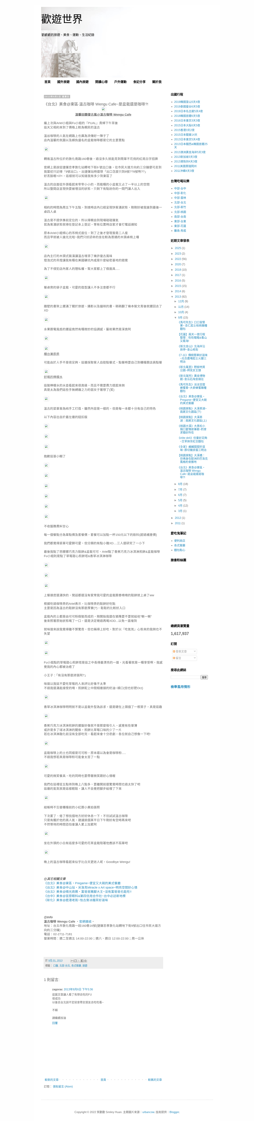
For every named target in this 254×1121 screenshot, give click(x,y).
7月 (180, 489)
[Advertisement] (189, 751)
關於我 (157, 82)
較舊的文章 (155, 1079)
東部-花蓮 (180, 226)
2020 (178, 264)
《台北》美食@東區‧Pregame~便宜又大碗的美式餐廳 (82, 883)
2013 (178, 296)
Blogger (174, 1112)
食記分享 (139, 82)
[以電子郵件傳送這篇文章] (72, 961)
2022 (178, 259)
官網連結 (85, 921)
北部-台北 (64, 965)
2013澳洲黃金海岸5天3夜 (190, 152)
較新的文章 (52, 1079)
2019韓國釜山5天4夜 (187, 101)
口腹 (55, 965)
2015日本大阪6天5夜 (187, 125)
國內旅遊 (82, 82)
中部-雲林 (180, 197)
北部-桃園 (180, 212)
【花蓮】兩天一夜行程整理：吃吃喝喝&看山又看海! (192, 337)
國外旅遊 (63, 82)
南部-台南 (180, 216)
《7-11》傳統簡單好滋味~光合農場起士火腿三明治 (192, 358)
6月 (180, 494)
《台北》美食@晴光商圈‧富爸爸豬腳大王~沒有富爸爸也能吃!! (87, 891)
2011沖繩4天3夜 (184, 170)
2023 (178, 253)
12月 (181, 301)
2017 (178, 275)
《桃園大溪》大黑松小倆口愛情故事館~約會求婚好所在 (191, 429)
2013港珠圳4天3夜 (185, 161)
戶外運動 (120, 82)
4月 (180, 505)
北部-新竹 (180, 207)
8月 (180, 484)
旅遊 (84, 965)
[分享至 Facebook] (82, 961)
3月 (180, 511)
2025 (178, 248)
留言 (178, 658)
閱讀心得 (101, 82)
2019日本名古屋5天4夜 (188, 111)
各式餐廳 (76, 965)
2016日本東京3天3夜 (187, 120)
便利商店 (179, 540)
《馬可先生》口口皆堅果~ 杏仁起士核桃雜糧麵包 (192, 325)
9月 (180, 317)
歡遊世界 (62, 19)
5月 (180, 500)
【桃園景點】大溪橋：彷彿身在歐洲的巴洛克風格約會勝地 (192, 458)
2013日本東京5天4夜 (187, 139)
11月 (181, 306)
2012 (178, 517)
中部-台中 (180, 188)
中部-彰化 (180, 193)
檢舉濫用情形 (180, 687)
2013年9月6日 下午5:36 (78, 989)
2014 (178, 291)
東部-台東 (180, 221)
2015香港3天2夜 (184, 130)
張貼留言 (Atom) (63, 1086)
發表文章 (181, 651)
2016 (178, 280)
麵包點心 (179, 550)
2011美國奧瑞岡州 (185, 166)
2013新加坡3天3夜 (185, 156)
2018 (178, 269)
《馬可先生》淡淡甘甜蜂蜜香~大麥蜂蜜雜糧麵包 (191, 388)
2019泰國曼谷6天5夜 (187, 106)
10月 (181, 312)
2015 (178, 285)
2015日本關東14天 (185, 134)
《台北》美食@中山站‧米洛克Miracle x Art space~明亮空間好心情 (90, 887)
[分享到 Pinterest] (85, 961)
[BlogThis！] (75, 961)
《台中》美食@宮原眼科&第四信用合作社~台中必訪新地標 (85, 896)
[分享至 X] (79, 961)
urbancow (148, 1112)
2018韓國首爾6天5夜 (187, 115)
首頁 (47, 82)
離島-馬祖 (180, 230)
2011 (178, 523)
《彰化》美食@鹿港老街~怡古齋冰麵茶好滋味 (76, 900)
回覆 (55, 1023)
